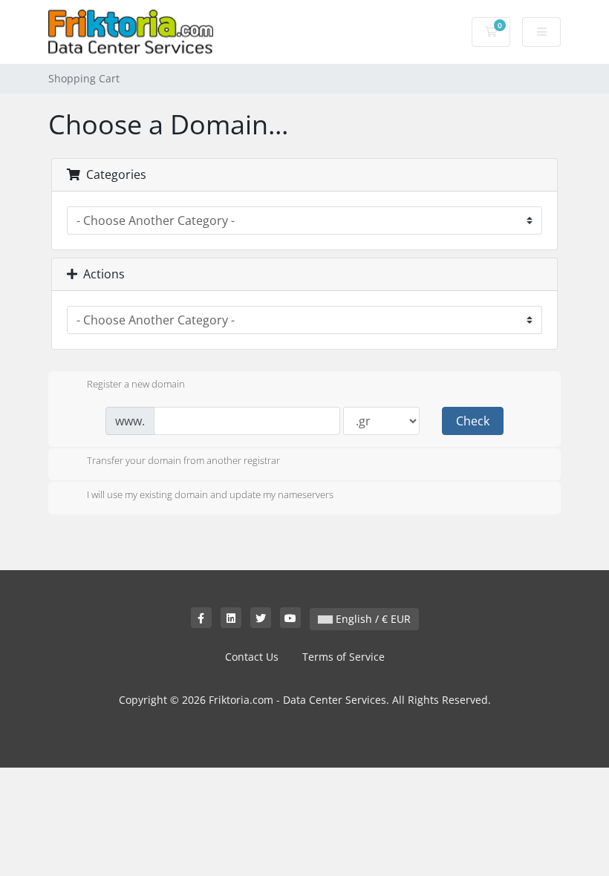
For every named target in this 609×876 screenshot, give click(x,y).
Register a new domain (136, 383)
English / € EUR (372, 619)
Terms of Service (343, 657)
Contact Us (252, 657)
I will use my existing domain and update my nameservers (210, 494)
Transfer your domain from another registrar (183, 461)
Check (472, 421)
